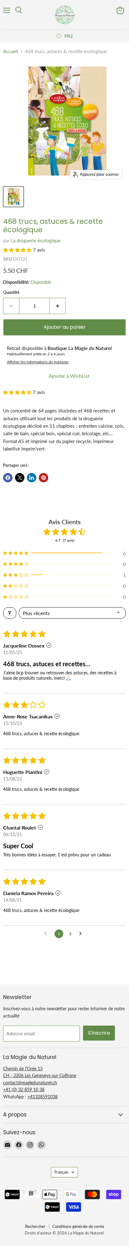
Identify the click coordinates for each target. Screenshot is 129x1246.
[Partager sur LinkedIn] (31, 477)
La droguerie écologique (35, 240)
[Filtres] (9, 613)
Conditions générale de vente (78, 1226)
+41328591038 (43, 1096)
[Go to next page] (82, 933)
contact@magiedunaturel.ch (30, 1082)
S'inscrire (99, 1033)
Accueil (10, 51)
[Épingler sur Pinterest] (43, 477)
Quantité (11, 292)
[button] (18, 250)
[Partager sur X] (19, 477)
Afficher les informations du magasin (38, 362)
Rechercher (35, 1226)
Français (61, 1172)
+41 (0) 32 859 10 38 (23, 1089)
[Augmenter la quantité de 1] (58, 306)
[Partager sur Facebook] (8, 477)
